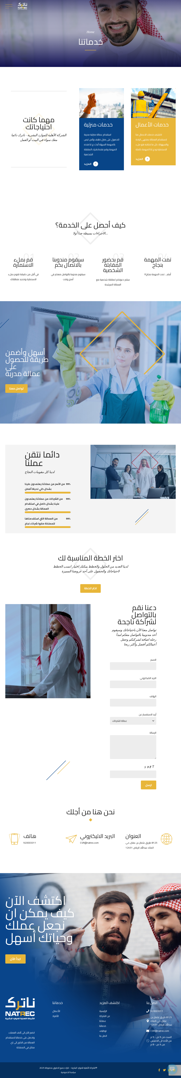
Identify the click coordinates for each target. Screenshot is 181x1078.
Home (90, 32)
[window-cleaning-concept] (101, 103)
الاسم (153, 659)
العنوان (133, 836)
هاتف (29, 836)
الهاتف (153, 696)
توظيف (103, 1031)
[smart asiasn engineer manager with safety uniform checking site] (153, 103)
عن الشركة (104, 1016)
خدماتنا (102, 1026)
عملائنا (102, 1021)
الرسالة (153, 732)
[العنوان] (166, 839)
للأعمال (56, 1011)
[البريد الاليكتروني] (71, 839)
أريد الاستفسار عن (147, 714)
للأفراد (55, 1016)
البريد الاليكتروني (148, 678)
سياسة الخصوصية (68, 1072)
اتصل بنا (103, 1035)
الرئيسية (103, 1011)
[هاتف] (14, 839)
